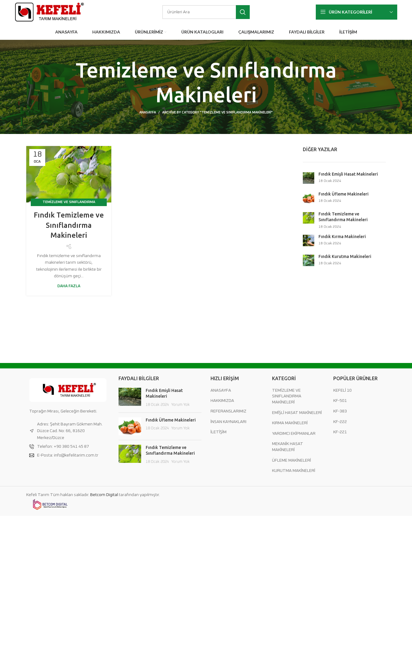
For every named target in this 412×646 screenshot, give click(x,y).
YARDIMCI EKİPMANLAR (293, 433)
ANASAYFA (147, 112)
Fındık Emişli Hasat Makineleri (348, 174)
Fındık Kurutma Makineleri (345, 256)
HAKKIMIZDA (222, 401)
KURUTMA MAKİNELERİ (293, 471)
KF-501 (340, 401)
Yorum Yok (180, 405)
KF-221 (340, 432)
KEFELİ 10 (342, 390)
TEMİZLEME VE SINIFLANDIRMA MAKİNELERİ (286, 396)
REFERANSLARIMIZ (228, 411)
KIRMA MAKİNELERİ (290, 423)
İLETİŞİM (219, 432)
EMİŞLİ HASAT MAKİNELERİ (297, 413)
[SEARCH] (243, 12)
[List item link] (67, 446)
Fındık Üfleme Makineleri (344, 194)
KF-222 (340, 422)
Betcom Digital (104, 495)
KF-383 (340, 411)
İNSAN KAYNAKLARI (228, 422)
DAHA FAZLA (68, 286)
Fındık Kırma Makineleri (342, 236)
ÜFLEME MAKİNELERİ (291, 460)
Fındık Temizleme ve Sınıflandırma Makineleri (69, 225)
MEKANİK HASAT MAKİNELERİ (287, 447)
